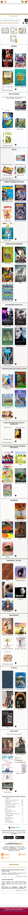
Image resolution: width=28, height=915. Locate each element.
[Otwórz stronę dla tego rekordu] (8, 58)
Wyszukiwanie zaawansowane (7, 22)
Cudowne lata (7, 819)
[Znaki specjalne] (26, 23)
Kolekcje (17, 22)
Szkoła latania (7, 802)
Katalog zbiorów (14, 16)
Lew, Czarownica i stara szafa (10, 801)
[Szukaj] (26, 20)
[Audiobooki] (14, 34)
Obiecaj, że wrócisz (8, 809)
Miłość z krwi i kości (8, 812)
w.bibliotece (13, 848)
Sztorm (6, 808)
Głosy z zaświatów (8, 817)
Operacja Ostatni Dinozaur (9, 818)
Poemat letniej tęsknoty (9, 822)
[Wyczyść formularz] (23, 23)
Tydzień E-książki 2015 (7, 879)
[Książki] (5, 34)
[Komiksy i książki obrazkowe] (23, 34)
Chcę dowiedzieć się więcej (7, 910)
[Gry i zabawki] (14, 42)
